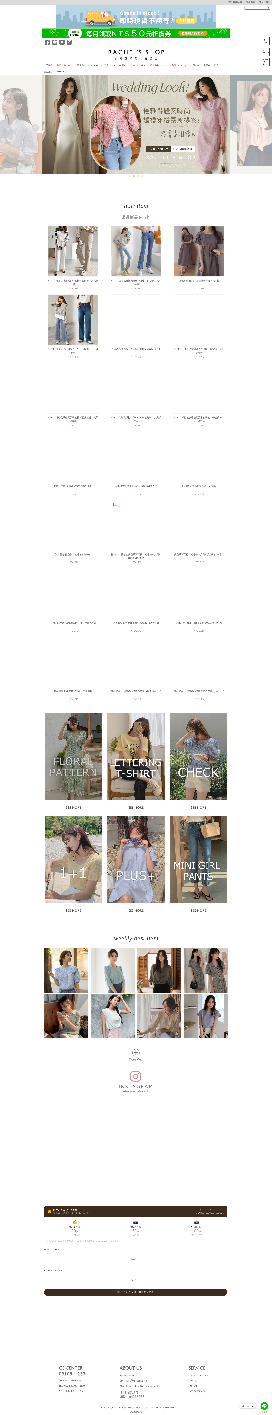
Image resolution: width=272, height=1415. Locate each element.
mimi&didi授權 (119, 65)
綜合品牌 (154, 65)
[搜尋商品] (268, 7)
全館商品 (48, 65)
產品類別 (48, 71)
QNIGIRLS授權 (138, 65)
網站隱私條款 (136, 1412)
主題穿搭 (79, 65)
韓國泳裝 (194, 65)
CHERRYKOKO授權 (98, 65)
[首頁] (136, 54)
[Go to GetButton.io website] (264, 1412)
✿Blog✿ (61, 71)
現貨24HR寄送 (211, 65)
